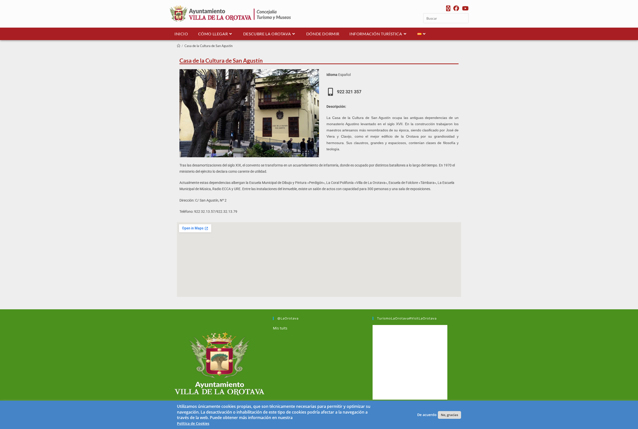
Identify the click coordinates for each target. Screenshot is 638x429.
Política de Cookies (193, 423)
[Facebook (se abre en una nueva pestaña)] (456, 8)
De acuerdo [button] (427, 414)
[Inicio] (178, 46)
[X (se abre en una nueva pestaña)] (448, 8)
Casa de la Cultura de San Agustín (208, 46)
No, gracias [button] (449, 415)
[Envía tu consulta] (464, 17)
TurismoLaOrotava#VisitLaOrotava (407, 318)
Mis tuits (280, 328)
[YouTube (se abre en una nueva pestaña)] (465, 8)
